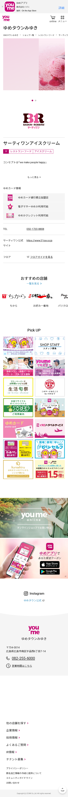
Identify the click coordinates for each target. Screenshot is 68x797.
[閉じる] (2, 7)
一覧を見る (33, 283)
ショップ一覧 (28, 35)
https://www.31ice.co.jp (39, 240)
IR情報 (10, 752)
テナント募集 (14, 759)
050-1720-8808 (35, 229)
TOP (62, 790)
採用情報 (12, 737)
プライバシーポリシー (17, 768)
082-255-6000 (23, 658)
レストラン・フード (46, 35)
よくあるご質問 (16, 745)
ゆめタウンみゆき (10, 35)
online (53, 18)
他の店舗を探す (16, 723)
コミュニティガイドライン (19, 778)
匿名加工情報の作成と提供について (24, 773)
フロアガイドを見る (41, 257)
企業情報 (12, 730)
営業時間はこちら (22, 665)
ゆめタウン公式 (32, 600)
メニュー (62, 18)
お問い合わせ (12, 783)
